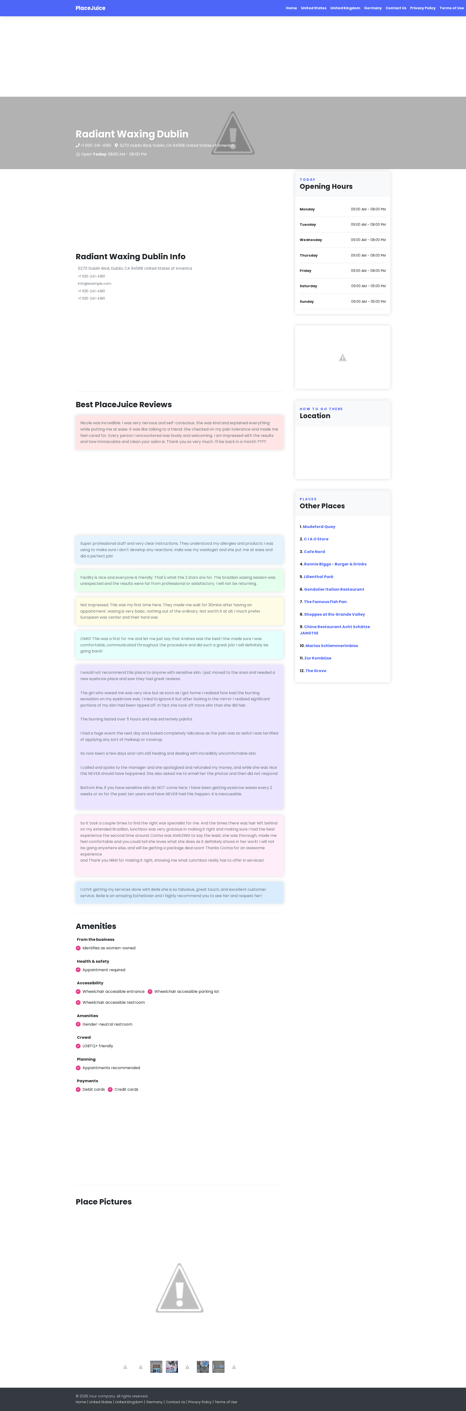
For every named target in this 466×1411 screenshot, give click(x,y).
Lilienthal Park (318, 577)
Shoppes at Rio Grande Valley (334, 614)
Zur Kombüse (317, 658)
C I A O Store (316, 539)
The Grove (315, 671)
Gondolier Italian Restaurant (334, 589)
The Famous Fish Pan (325, 602)
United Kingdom (345, 8)
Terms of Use (452, 8)
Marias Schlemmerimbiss (332, 646)
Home (291, 8)
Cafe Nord (314, 551)
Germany (373, 8)
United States (313, 8)
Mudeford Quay (319, 526)
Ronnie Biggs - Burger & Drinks (335, 564)
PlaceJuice (90, 8)
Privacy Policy (423, 8)
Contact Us (396, 8)
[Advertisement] (145, 57)
